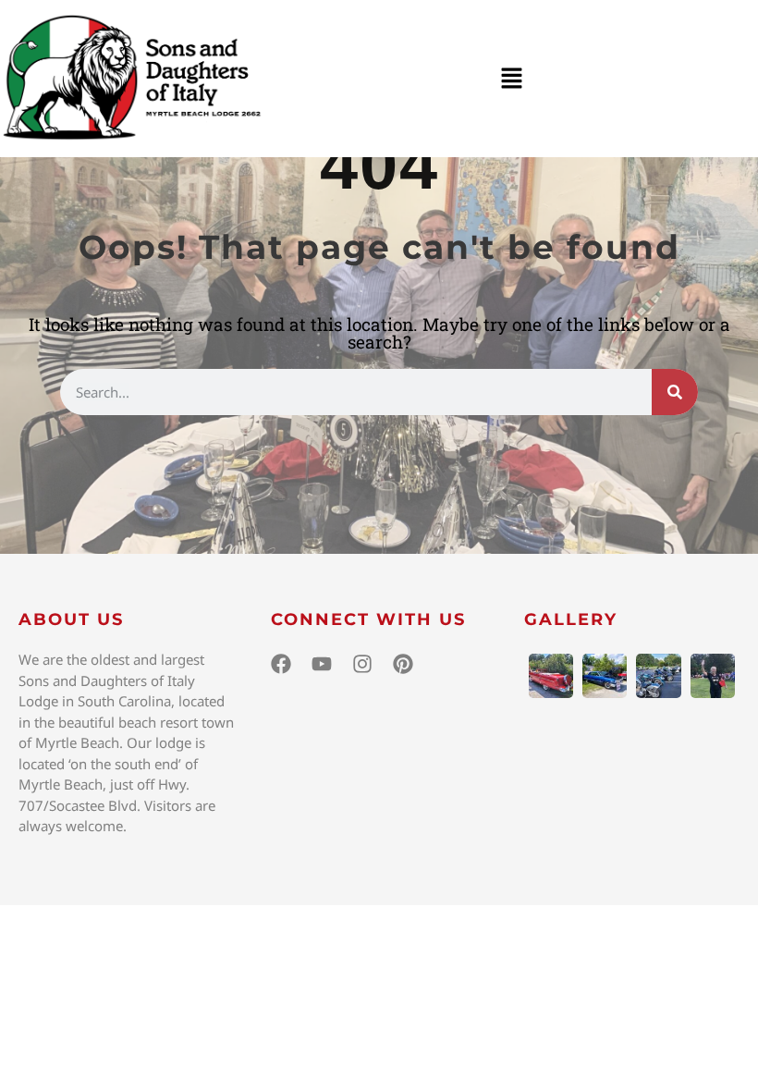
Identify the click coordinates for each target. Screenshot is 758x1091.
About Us (71, 619)
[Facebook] (281, 664)
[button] (511, 78)
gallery (570, 619)
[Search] (675, 392)
